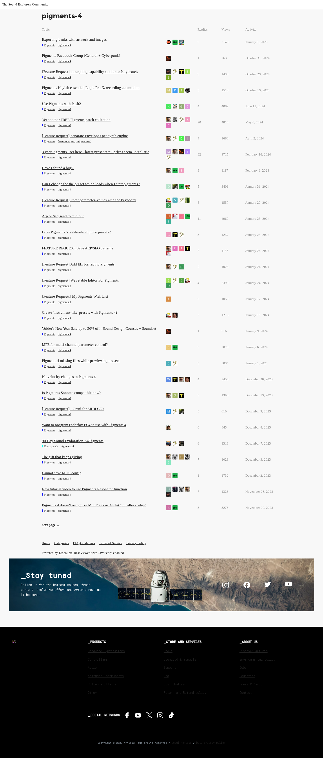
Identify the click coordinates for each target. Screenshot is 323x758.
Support (170, 667)
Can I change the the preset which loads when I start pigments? (91, 184)
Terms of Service (110, 543)
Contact (246, 692)
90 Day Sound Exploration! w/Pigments (72, 441)
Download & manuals (180, 659)
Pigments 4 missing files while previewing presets (81, 361)
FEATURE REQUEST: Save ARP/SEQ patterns (77, 248)
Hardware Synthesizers (106, 651)
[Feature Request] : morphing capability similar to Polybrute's (90, 72)
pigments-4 (64, 45)
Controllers (98, 659)
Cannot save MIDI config (62, 473)
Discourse (66, 553)
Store (168, 651)
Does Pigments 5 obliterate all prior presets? (76, 232)
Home (46, 543)
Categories (61, 543)
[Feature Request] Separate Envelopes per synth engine (85, 136)
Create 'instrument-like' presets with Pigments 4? (80, 312)
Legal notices (182, 742)
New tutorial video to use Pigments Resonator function (84, 489)
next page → (51, 525)
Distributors (174, 684)
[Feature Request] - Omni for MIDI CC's (73, 409)
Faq (166, 676)
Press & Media (251, 684)
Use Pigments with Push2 (61, 104)
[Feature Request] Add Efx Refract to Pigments (78, 264)
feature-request (66, 141)
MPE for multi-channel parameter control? (75, 344)
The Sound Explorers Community (25, 4)
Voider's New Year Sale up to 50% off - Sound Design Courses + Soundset (99, 328)
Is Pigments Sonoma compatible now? (71, 393)
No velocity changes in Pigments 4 (69, 377)
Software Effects (102, 684)
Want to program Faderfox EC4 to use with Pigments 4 (84, 425)
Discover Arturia (254, 651)
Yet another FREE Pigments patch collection (76, 120)
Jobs (243, 667)
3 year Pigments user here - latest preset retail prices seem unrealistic (95, 152)
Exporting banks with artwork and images (74, 39)
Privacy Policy (136, 543)
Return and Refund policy (185, 692)
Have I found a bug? (58, 168)
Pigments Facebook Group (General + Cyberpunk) (81, 55)
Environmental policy (257, 659)
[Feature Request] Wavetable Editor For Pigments (80, 280)
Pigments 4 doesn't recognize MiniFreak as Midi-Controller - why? (94, 505)
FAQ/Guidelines (84, 543)
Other (92, 692)
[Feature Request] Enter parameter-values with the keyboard (89, 200)
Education (247, 676)
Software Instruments (106, 676)
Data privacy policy (210, 742)
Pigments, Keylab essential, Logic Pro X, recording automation (91, 88)
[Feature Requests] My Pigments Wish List (75, 296)
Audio (92, 667)
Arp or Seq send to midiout (63, 216)
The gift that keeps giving (62, 457)
